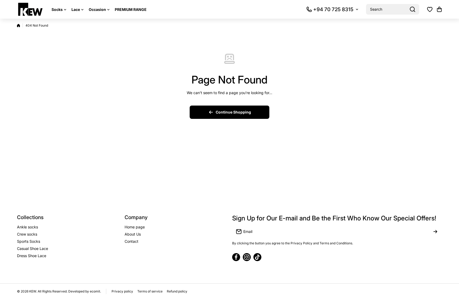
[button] (439, 9)
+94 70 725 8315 (333, 9)
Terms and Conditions (336, 243)
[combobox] (392, 9)
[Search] (412, 9)
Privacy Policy (301, 243)
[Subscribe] (435, 231)
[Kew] (30, 9)
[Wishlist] (429, 9)
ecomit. (95, 291)
